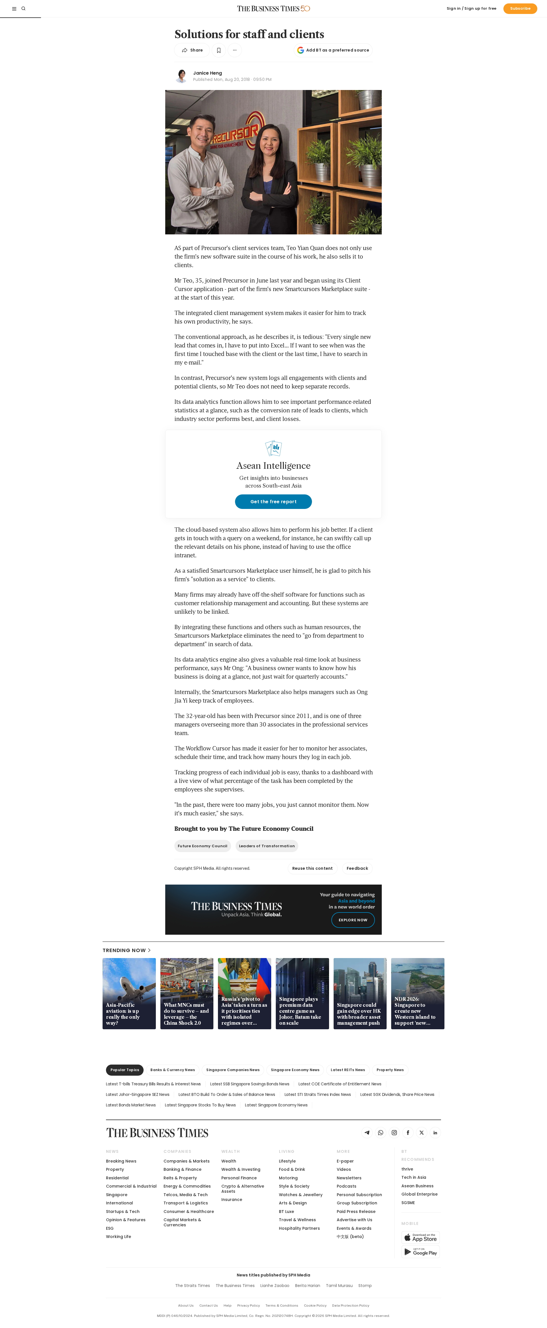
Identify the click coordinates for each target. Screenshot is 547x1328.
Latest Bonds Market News (131, 1105)
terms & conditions (282, 1305)
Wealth (228, 1161)
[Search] (23, 8)
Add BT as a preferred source (337, 50)
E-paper (345, 1161)
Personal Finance (239, 1178)
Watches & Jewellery (301, 1195)
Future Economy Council (203, 846)
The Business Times (235, 1285)
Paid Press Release (356, 1211)
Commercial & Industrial (131, 1186)
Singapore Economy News (295, 1069)
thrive (407, 1169)
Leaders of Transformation (267, 846)
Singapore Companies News (233, 1069)
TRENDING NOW (124, 950)
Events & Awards (354, 1228)
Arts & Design (293, 1203)
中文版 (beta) (350, 1236)
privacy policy (248, 1305)
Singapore (116, 1195)
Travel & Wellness (297, 1220)
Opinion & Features (126, 1220)
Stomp (365, 1285)
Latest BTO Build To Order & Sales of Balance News (227, 1094)
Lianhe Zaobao (274, 1285)
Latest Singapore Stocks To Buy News (200, 1105)
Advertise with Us (354, 1220)
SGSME (408, 1203)
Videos (344, 1169)
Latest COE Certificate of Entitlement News (340, 1084)
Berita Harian (307, 1285)
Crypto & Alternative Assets (242, 1188)
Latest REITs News (348, 1069)
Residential (117, 1178)
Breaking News (121, 1161)
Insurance (231, 1199)
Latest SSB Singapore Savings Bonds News (249, 1084)
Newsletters (349, 1178)
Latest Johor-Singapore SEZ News (137, 1094)
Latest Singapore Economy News (276, 1105)
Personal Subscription (359, 1195)
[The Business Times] (268, 8)
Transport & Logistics (186, 1203)
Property (115, 1169)
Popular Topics (125, 1069)
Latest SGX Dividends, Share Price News (397, 1094)
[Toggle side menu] (14, 8)
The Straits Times (192, 1285)
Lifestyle (287, 1161)
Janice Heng (207, 73)
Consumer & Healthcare (189, 1211)
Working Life (118, 1236)
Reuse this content (312, 868)
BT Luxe (286, 1211)
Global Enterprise (419, 1194)
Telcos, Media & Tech (186, 1195)
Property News (390, 1069)
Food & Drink (292, 1169)
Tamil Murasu (339, 1285)
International (119, 1203)
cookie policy (315, 1305)
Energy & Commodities (187, 1186)
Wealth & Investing (240, 1169)
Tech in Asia (413, 1177)
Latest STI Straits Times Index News (318, 1094)
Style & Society (294, 1186)
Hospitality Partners (299, 1228)
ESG (110, 1228)
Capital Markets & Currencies (182, 1222)
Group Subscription (357, 1203)
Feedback (357, 868)
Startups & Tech (123, 1211)
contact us (208, 1305)
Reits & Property (180, 1178)
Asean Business (417, 1186)
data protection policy (350, 1305)
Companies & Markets (187, 1161)
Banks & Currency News (172, 1069)
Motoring (288, 1178)
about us (186, 1305)
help (228, 1305)
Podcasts (346, 1186)
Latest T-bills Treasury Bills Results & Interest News (153, 1084)
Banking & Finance (182, 1169)
